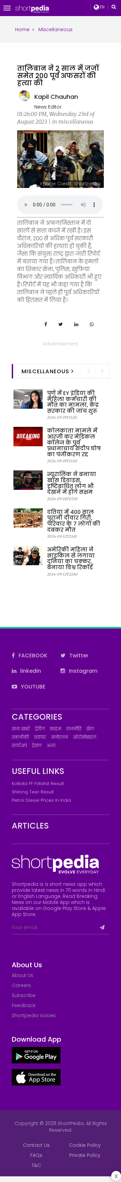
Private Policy (84, 1155)
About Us (22, 975)
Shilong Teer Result (33, 792)
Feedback (24, 1005)
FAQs (36, 1155)
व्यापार (40, 737)
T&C (36, 1165)
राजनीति (73, 729)
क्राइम (55, 729)
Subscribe (24, 995)
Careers (21, 985)
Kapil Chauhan (56, 96)
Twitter (78, 655)
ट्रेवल (37, 745)
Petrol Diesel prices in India (41, 800)
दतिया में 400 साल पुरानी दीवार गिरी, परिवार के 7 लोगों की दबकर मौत (73, 521)
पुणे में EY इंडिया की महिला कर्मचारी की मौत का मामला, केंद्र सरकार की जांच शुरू (73, 402)
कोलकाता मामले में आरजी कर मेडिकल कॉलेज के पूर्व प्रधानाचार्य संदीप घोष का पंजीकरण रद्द (74, 442)
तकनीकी (20, 737)
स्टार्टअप (19, 745)
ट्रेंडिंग (40, 729)
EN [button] (102, 7)
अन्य (51, 745)
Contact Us (36, 1145)
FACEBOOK (32, 655)
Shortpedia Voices (34, 1015)
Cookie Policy (85, 1145)
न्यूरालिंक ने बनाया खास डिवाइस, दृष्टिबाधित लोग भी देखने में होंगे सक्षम (71, 483)
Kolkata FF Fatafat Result (38, 783)
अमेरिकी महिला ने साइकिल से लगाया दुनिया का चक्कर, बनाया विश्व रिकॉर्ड (71, 558)
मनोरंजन (59, 737)
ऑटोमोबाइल (84, 737)
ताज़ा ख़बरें (21, 729)
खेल (90, 729)
